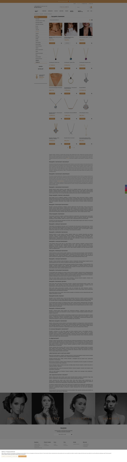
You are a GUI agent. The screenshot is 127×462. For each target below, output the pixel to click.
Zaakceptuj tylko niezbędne (6, 456)
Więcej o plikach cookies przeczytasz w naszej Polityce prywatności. (14, 454)
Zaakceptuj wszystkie (22, 456)
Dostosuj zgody (15, 456)
